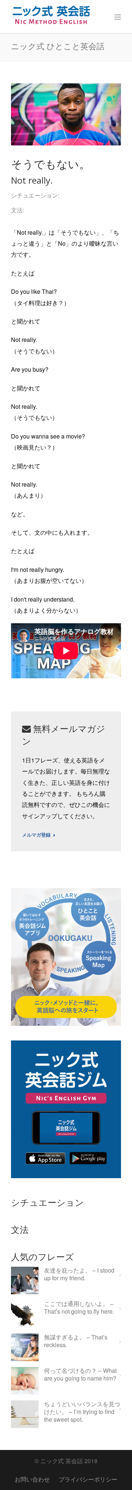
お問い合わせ (32, 1479)
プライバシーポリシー (88, 1479)
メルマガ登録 (36, 835)
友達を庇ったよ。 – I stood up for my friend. (79, 1274)
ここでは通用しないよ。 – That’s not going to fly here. (79, 1308)
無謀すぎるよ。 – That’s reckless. (75, 1341)
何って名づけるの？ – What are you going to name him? (80, 1374)
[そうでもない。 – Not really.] (66, 114)
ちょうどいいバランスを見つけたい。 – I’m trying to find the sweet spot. (82, 1411)
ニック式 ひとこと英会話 (57, 45)
